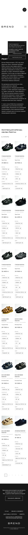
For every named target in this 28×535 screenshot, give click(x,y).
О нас (7, 511)
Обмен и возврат (17, 511)
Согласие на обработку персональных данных (14, 517)
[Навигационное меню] (25, 26)
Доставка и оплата (10, 514)
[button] (14, 498)
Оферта (22, 514)
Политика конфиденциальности (14, 527)
